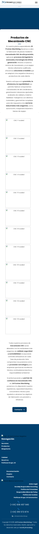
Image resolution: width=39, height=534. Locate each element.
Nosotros (5, 460)
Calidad (4, 457)
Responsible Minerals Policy (27, 492)
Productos (6, 446)
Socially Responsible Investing (26, 487)
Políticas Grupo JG (9, 463)
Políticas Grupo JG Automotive (26, 497)
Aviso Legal (33, 484)
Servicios (5, 443)
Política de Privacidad (29, 489)
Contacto (10, 477)
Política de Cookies (30, 495)
